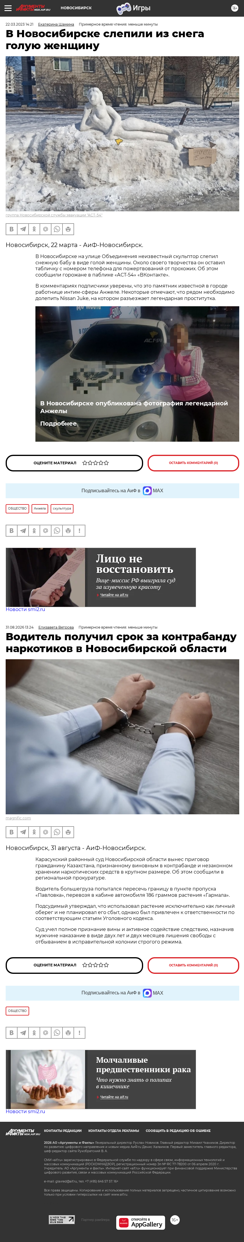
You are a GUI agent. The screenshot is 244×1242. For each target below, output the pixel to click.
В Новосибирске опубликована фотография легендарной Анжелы (134, 407)
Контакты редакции (63, 1131)
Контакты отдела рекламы (113, 1131)
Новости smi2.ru (25, 609)
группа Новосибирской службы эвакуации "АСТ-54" (54, 215)
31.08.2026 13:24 (20, 627)
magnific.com (18, 818)
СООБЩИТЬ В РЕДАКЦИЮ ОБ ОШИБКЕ (178, 1131)
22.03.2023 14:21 (19, 24)
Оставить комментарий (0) (193, 463)
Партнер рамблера (95, 1219)
